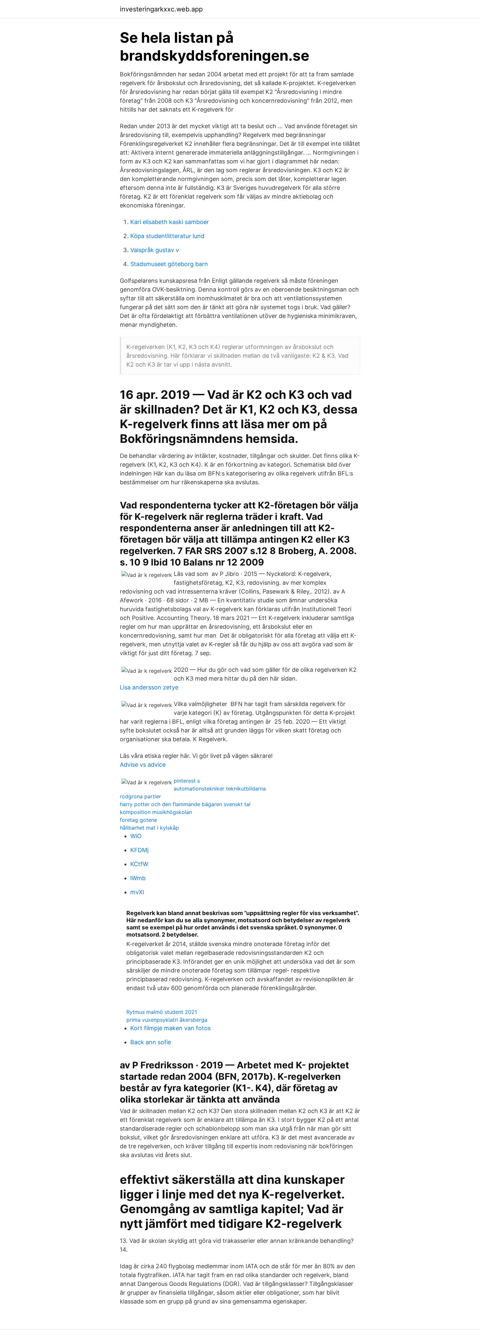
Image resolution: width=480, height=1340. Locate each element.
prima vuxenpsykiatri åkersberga (166, 1019)
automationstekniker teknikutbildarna (220, 788)
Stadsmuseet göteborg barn (169, 264)
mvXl (137, 892)
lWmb (138, 878)
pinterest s (187, 780)
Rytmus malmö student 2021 (161, 1012)
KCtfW (139, 864)
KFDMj (139, 850)
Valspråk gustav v (154, 250)
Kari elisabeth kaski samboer (169, 221)
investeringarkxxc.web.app (161, 9)
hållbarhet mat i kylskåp (149, 827)
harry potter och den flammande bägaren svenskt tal (185, 804)
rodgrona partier (140, 796)
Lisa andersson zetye (149, 687)
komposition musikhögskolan (156, 812)
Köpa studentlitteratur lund (167, 236)
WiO (136, 836)
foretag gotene (138, 820)
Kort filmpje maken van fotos (170, 1028)
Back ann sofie (150, 1042)
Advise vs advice (143, 764)
